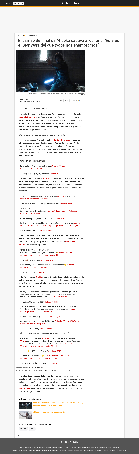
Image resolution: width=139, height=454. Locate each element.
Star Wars (23, 429)
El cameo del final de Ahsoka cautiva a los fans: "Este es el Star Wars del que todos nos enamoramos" (57, 93)
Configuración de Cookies (99, 447)
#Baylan (65, 211)
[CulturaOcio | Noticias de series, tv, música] (70, 3)
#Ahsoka (54, 166)
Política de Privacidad (83, 447)
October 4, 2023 (56, 173)
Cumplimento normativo (54, 447)
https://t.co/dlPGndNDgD (37, 267)
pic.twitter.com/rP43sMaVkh (46, 255)
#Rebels (23, 323)
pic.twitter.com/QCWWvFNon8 (39, 311)
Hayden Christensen (62, 140)
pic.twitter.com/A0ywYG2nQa (32, 168)
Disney (32, 429)
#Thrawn (57, 211)
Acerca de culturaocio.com (28, 447)
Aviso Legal (41, 447)
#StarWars (74, 321)
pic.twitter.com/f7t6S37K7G (31, 213)
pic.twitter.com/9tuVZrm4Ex (46, 346)
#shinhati (73, 211)
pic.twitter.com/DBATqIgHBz (67, 225)
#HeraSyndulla (50, 225)
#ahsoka (57, 297)
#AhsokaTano (38, 225)
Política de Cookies (70, 447)
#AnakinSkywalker (27, 255)
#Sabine (23, 225)
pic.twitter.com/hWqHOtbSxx (47, 358)
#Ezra (29, 225)
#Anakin (62, 166)
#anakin (64, 297)
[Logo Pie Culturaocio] (69, 442)
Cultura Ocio (24, 100)
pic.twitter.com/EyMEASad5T (38, 198)
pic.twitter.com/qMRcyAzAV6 (39, 323)
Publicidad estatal (113, 447)
